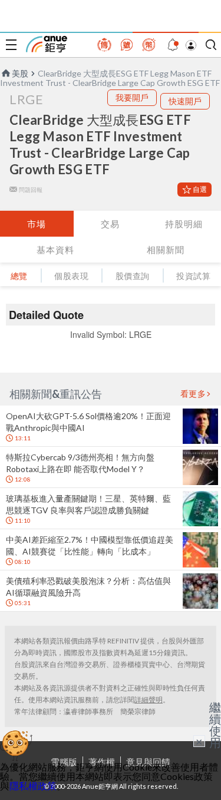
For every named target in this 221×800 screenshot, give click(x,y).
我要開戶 (132, 97)
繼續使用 (215, 725)
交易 (110, 223)
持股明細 (184, 223)
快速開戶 (185, 101)
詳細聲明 (148, 699)
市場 (36, 223)
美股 (20, 73)
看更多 (193, 394)
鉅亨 (46, 44)
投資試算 (193, 276)
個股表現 (71, 276)
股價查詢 (133, 276)
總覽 (19, 276)
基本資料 (55, 249)
